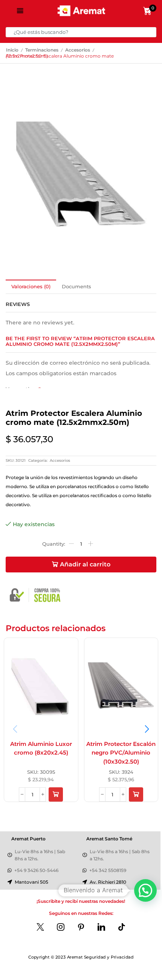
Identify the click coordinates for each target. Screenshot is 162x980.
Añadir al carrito (85, 564)
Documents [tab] (76, 286)
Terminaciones (41, 50)
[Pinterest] (81, 927)
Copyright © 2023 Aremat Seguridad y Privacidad (80, 957)
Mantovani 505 (31, 882)
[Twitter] (40, 927)
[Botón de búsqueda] (151, 32)
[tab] (31, 287)
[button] (56, 794)
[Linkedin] (101, 927)
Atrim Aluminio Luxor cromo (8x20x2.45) (41, 748)
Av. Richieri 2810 (108, 882)
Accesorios (77, 50)
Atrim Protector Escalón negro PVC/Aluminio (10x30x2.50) (121, 753)
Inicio (12, 50)
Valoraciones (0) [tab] (30, 286)
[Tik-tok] (121, 927)
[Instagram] (60, 927)
